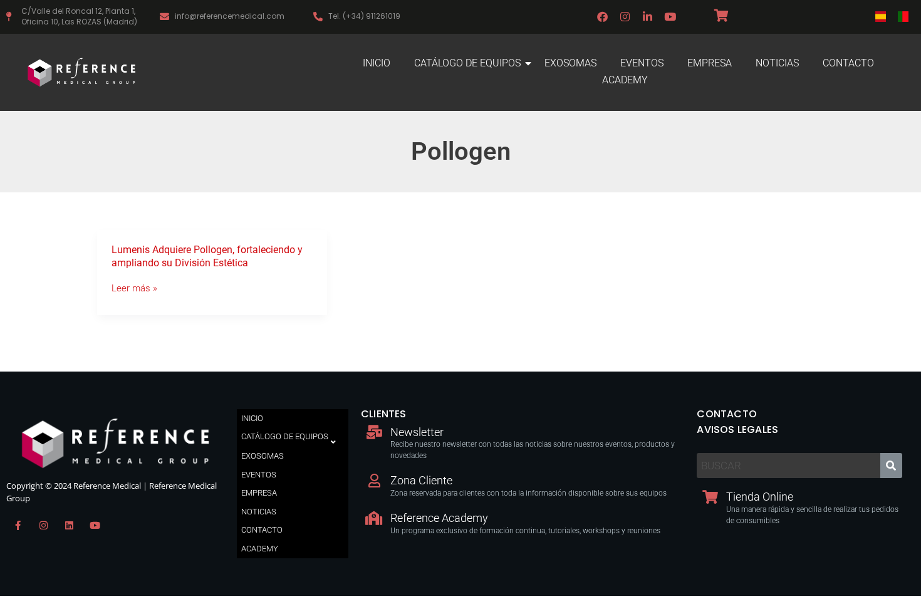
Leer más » (134, 288)
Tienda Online (759, 496)
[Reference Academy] (374, 518)
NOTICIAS (777, 63)
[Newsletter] (374, 432)
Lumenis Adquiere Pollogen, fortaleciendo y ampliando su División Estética (207, 256)
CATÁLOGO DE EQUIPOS (467, 63)
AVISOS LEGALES (737, 429)
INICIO (376, 63)
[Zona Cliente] (374, 480)
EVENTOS (641, 63)
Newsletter (417, 432)
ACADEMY (625, 80)
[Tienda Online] (710, 497)
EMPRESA (709, 63)
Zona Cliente (421, 480)
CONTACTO (848, 63)
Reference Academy (439, 517)
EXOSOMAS (570, 63)
